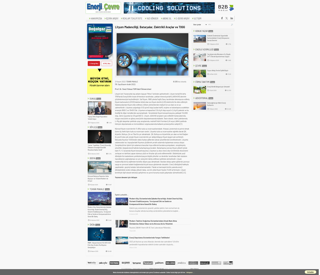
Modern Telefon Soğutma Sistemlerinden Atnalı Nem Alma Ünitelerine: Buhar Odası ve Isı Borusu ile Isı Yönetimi (153, 222)
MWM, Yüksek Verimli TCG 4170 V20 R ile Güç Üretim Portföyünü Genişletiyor (99, 245)
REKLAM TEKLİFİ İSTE (132, 18)
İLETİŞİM (197, 18)
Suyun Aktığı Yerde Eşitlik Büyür (217, 70)
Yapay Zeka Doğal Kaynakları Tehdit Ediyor (97, 118)
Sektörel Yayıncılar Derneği (157, 268)
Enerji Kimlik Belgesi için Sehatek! (218, 87)
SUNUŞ (92, 98)
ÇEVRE (198, 65)
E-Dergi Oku (94, 63)
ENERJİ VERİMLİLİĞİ (204, 49)
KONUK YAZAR (201, 31)
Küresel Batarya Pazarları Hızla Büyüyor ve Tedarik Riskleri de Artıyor (98, 178)
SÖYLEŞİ (93, 127)
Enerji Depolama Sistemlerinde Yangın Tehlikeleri (149, 237)
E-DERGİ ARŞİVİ (182, 18)
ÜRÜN (92, 224)
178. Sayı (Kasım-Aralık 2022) (125, 84)
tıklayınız (189, 272)
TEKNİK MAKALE (97, 189)
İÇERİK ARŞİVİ (112, 18)
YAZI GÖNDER (152, 18)
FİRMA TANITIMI (202, 81)
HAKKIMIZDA (96, 18)
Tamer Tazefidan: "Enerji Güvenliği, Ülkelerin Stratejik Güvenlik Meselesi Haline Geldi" (99, 147)
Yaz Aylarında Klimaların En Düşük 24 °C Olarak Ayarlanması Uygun (218, 55)
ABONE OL (166, 18)
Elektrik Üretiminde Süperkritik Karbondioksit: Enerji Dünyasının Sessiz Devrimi (218, 38)
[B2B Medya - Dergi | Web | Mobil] (226, 13)
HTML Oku (106, 63)
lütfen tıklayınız (194, 268)
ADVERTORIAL (201, 98)
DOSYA (92, 158)
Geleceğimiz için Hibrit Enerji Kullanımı (216, 104)
